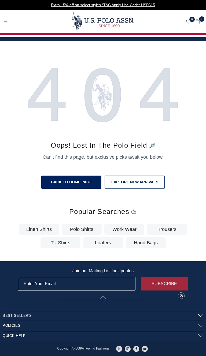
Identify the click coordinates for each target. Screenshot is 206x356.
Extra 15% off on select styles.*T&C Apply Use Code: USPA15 (103, 5)
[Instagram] (128, 348)
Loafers (103, 242)
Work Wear (124, 229)
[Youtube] (145, 348)
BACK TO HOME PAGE (71, 182)
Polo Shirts (81, 229)
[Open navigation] (26, 21)
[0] (188, 21)
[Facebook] (136, 348)
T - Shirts (60, 242)
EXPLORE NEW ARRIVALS (134, 182)
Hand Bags (146, 242)
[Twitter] (119, 348)
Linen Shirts (39, 229)
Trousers (167, 229)
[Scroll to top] (181, 297)
